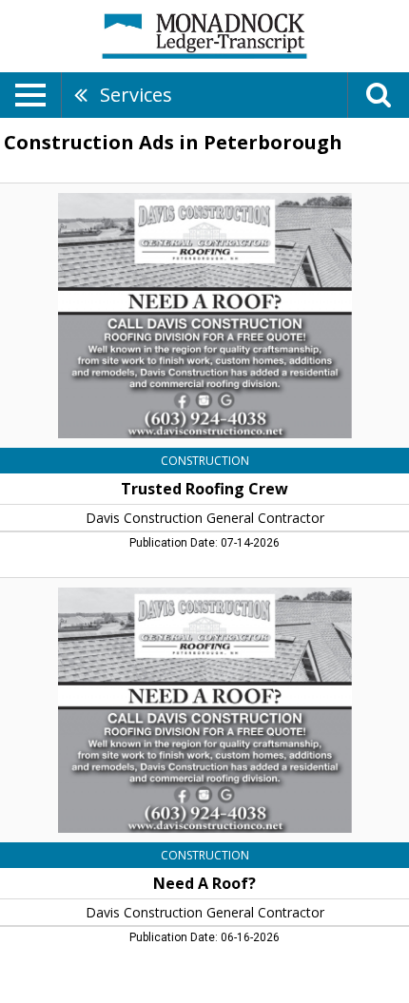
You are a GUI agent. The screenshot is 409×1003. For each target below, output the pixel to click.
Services (136, 94)
